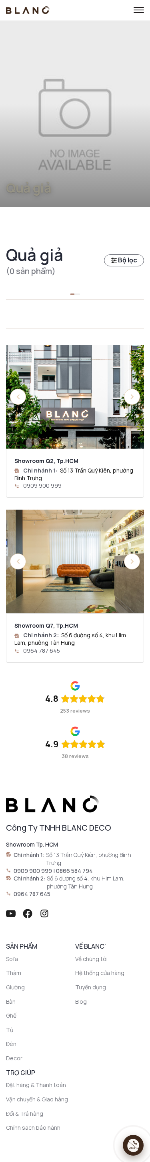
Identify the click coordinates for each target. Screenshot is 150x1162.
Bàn (11, 1001)
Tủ (9, 1030)
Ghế (11, 1015)
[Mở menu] (139, 10)
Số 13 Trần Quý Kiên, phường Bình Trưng (88, 859)
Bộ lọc (127, 260)
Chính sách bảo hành (33, 1127)
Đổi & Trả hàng (24, 1113)
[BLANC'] (28, 10)
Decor (14, 1058)
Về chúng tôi (91, 959)
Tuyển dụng (90, 987)
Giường (15, 987)
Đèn (11, 1044)
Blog (81, 1001)
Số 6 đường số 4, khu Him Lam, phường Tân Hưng (70, 638)
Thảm (13, 973)
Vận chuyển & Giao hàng (37, 1099)
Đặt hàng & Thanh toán (36, 1085)
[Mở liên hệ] (133, 1145)
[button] (132, 397)
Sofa (12, 959)
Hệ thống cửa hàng (99, 973)
